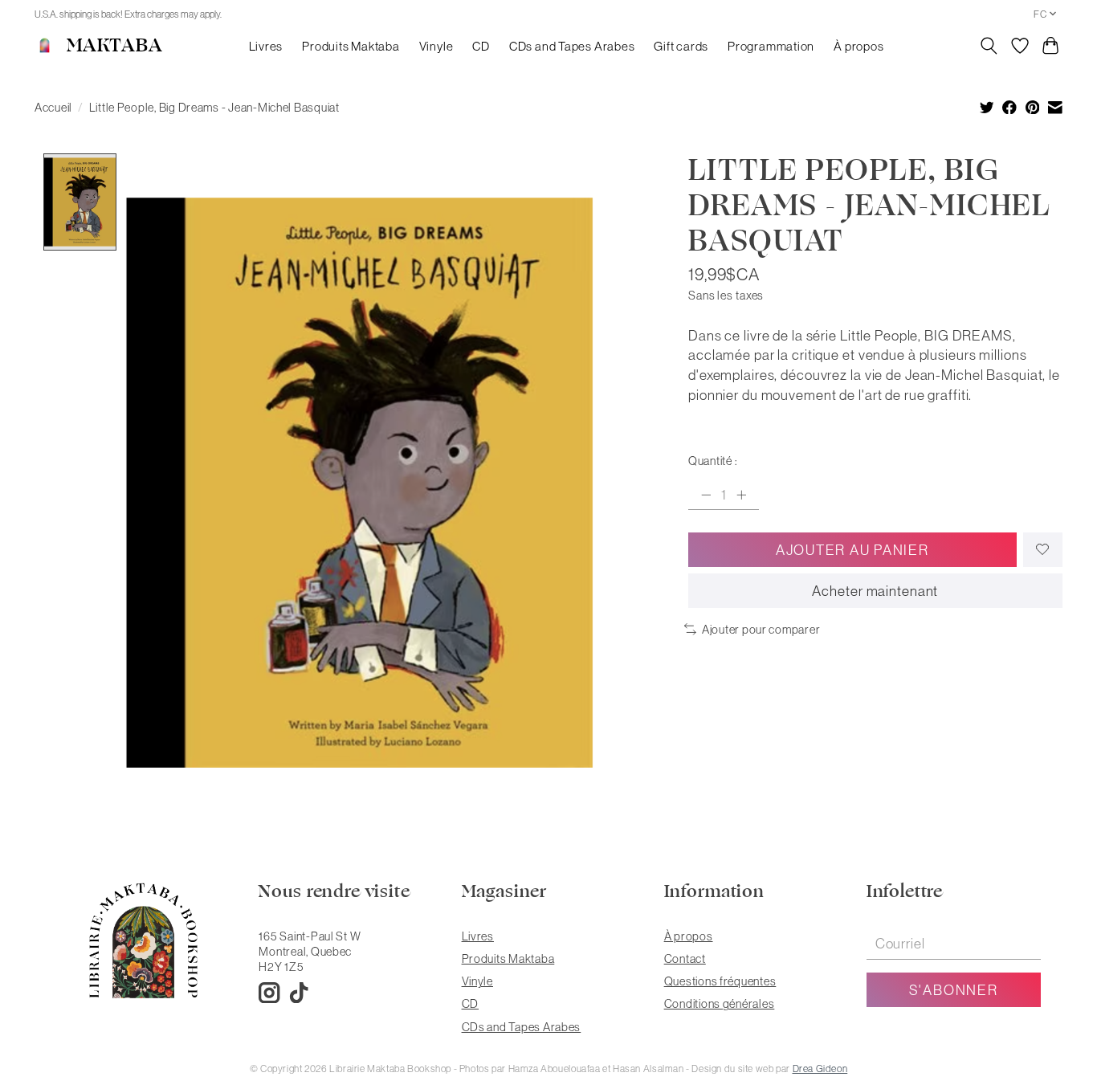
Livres (266, 46)
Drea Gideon (820, 1068)
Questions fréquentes (720, 981)
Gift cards (681, 46)
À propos (858, 46)
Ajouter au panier (852, 549)
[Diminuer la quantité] (706, 494)
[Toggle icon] (989, 45)
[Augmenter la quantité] (741, 494)
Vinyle (436, 46)
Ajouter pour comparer (761, 629)
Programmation (771, 46)
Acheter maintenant (875, 590)
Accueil (53, 107)
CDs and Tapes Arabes (571, 46)
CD (481, 46)
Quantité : (712, 460)
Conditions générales (719, 1003)
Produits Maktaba (350, 46)
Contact (685, 958)
